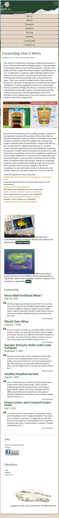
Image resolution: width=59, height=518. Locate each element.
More (28, 281)
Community (29, 41)
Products (29, 24)
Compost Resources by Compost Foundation (20, 202)
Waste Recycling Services (14, 445)
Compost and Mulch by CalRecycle (17, 187)
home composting (15, 208)
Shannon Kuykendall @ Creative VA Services (33, 516)
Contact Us (29, 45)
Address (8, 473)
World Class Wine (16, 321)
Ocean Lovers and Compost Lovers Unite (27, 404)
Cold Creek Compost (16, 206)
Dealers (29, 37)
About (29, 20)
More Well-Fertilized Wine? (23, 295)
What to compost (28, 208)
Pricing (29, 32)
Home (29, 16)
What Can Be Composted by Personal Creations (22, 197)
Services (30, 28)
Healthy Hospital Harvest (21, 374)
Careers (8, 447)
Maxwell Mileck (28, 58)
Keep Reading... (48, 319)
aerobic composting (38, 206)
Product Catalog (22, 243)
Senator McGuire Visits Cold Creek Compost (27, 347)
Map (6, 470)
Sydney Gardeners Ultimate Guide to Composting (22, 192)
